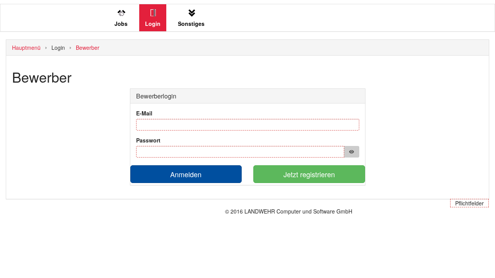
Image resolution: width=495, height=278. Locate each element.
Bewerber (87, 47)
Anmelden (185, 174)
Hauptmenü (26, 47)
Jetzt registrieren (309, 174)
